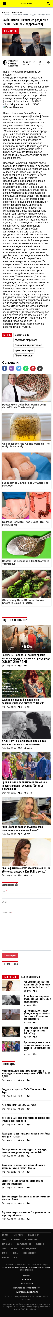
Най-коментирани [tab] (31, 976)
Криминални (31, 1239)
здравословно (24, 1243)
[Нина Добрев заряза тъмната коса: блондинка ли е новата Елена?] (26, 824)
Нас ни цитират (29, 1248)
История (40, 1243)
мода (15, 1252)
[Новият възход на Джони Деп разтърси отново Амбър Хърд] (11, 1036)
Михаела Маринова (26, 340)
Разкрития (18, 1234)
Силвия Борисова (13, 65)
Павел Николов (24, 355)
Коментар (7, 913)
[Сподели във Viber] (11, 368)
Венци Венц (22, 334)
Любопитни (16, 12)
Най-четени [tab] (10, 976)
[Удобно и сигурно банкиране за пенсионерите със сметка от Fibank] (26, 697)
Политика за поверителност (16, 1267)
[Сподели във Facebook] (4, 368)
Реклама (26, 1275)
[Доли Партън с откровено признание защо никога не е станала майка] (26, 738)
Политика (15, 1239)
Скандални (7, 1243)
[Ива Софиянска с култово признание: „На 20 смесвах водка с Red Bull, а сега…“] (26, 865)
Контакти (26, 1280)
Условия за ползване (40, 1267)
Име (4, 891)
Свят (4, 1239)
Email (4, 902)
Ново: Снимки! (29, 1252)
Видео (4, 1252)
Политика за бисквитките (26, 1292)
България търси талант (28, 345)
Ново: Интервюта (9, 1257)
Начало (5, 12)
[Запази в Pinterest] (33, 368)
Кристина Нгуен (24, 350)
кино (4, 1248)
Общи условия (26, 1284)
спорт (14, 1248)
